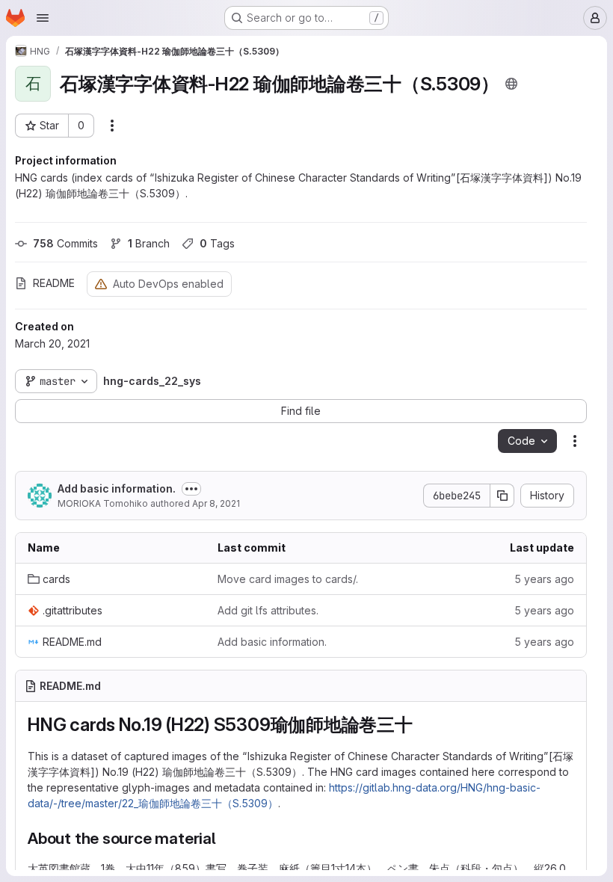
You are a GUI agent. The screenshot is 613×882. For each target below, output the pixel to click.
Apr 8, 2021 (216, 503)
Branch (149, 243)
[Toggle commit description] (191, 489)
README (54, 283)
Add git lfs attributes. (268, 610)
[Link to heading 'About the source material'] (224, 838)
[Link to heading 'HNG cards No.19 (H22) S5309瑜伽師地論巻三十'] (422, 724)
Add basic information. (117, 488)
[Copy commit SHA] (502, 496)
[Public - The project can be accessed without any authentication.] (511, 84)
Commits (65, 243)
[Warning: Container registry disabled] (101, 283)
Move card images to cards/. (288, 579)
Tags (217, 243)
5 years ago (544, 579)
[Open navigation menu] (43, 18)
